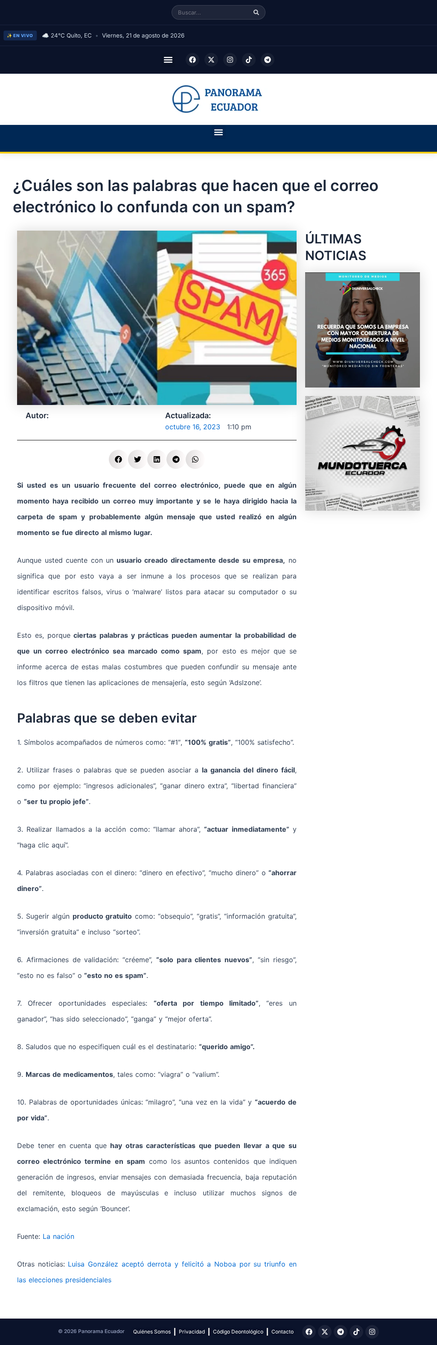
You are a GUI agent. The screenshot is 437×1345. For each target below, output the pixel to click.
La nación (58, 1236)
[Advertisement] (362, 572)
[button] (168, 60)
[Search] (256, 12)
